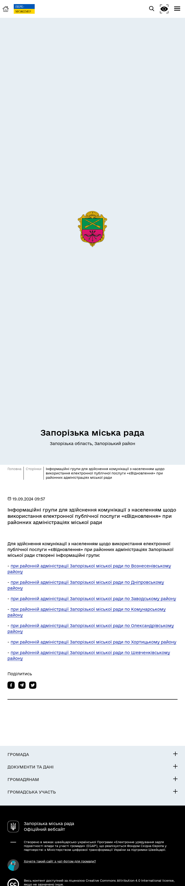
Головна (14, 469)
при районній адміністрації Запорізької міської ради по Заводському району (93, 598)
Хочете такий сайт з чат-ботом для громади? (60, 861)
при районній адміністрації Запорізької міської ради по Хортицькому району (93, 642)
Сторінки (33, 469)
